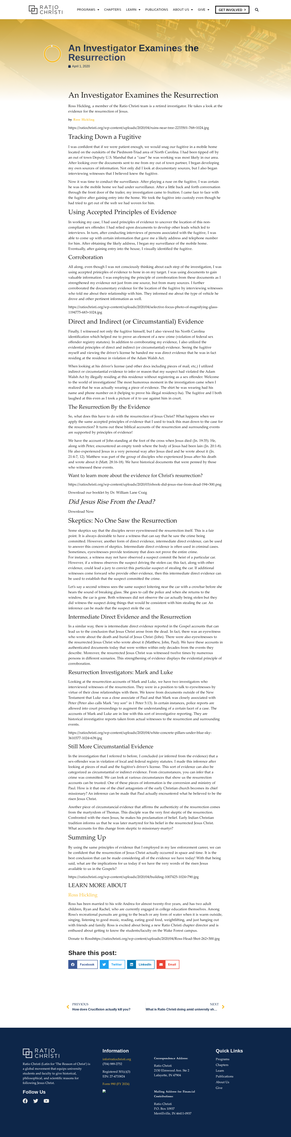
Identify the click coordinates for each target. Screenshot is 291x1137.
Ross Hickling (83, 119)
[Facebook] (25, 1100)
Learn (131, 9)
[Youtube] (46, 1100)
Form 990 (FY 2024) (116, 1084)
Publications (156, 9)
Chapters (112, 9)
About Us (181, 9)
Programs (86, 9)
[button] (256, 10)
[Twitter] (35, 1100)
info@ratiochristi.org (117, 1059)
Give (201, 9)
